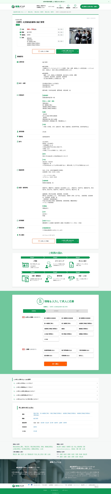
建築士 (42, 446)
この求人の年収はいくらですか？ (24, 383)
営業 (84, 446)
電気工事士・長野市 (49, 12)
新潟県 (42, 422)
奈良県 (76, 456)
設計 (72, 446)
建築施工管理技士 (49, 446)
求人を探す (44, 485)
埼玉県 (72, 454)
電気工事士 (30, 12)
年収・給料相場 (68, 485)
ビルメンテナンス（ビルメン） (63, 448)
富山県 (47, 422)
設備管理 (68, 446)
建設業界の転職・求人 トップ (19, 12)
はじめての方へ (37, 485)
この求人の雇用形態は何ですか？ (24, 395)
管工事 (22, 454)
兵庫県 (72, 456)
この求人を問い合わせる (67, 51)
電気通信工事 (30, 454)
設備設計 (64, 446)
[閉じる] (109, 2)
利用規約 (45, 490)
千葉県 (76, 454)
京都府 (65, 456)
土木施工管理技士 (17, 448)
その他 (41, 448)
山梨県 (60, 422)
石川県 (51, 422)
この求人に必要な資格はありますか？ (25, 391)
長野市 (35, 427)
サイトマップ (76, 485)
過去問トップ (84, 485)
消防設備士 (36, 415)
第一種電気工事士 (44, 413)
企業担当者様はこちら (93, 485)
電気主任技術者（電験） (18, 446)
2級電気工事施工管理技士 (83, 413)
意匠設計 (73, 448)
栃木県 (65, 454)
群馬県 (69, 454)
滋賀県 (61, 456)
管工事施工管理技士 (26, 448)
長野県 (65, 422)
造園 (77, 448)
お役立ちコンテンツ (59, 485)
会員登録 (51, 485)
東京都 (80, 454)
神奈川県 (85, 454)
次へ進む (55, 364)
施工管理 (35, 418)
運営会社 (96, 487)
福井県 (56, 422)
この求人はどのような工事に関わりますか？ (27, 399)
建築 (19, 454)
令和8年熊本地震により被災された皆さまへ (54, 1)
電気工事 (15, 454)
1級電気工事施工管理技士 (69, 413)
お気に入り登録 (45, 51)
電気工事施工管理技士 (56, 413)
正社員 (35, 431)
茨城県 (61, 454)
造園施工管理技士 (35, 448)
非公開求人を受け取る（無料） (90, 6)
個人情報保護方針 (54, 490)
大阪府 (69, 456)
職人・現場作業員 (78, 446)
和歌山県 (81, 456)
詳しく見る (60, 29)
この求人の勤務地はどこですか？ (24, 387)
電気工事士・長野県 (39, 12)
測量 (80, 448)
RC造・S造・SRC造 (38, 454)
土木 (26, 454)
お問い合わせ (65, 490)
